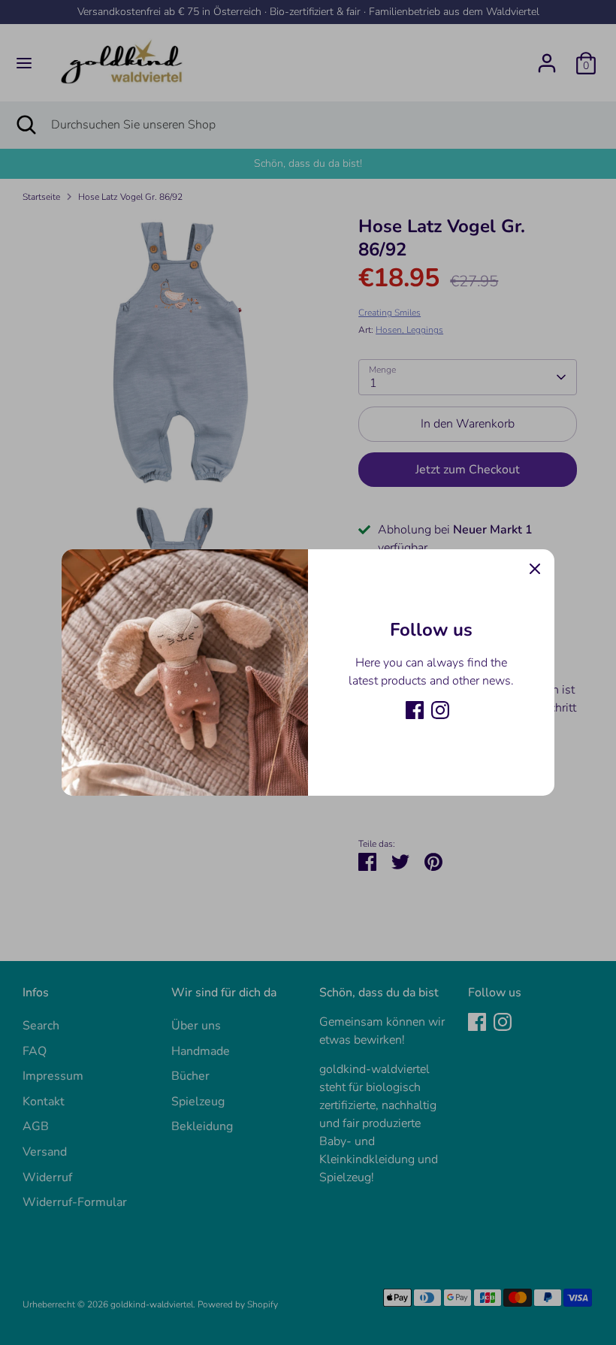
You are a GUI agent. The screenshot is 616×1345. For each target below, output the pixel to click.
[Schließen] (534, 568)
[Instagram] (440, 710)
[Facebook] (415, 710)
